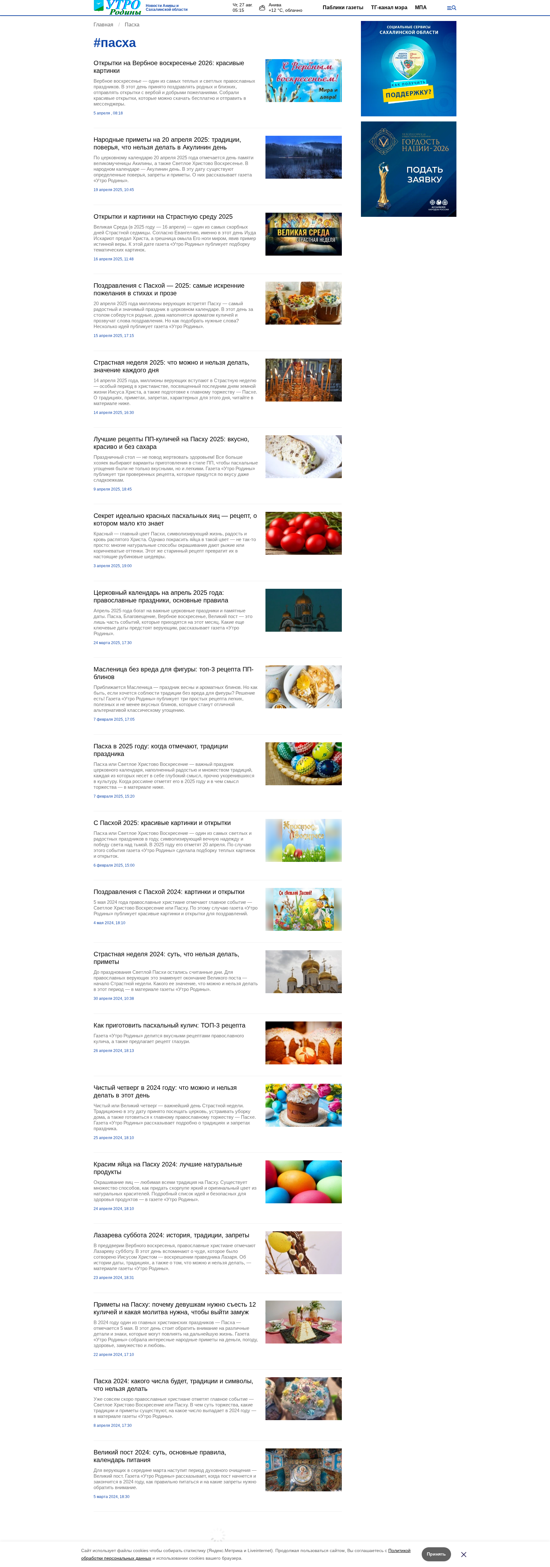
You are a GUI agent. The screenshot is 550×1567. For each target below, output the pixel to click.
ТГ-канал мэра (389, 7)
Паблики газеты (343, 7)
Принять (436, 1554)
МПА (421, 7)
